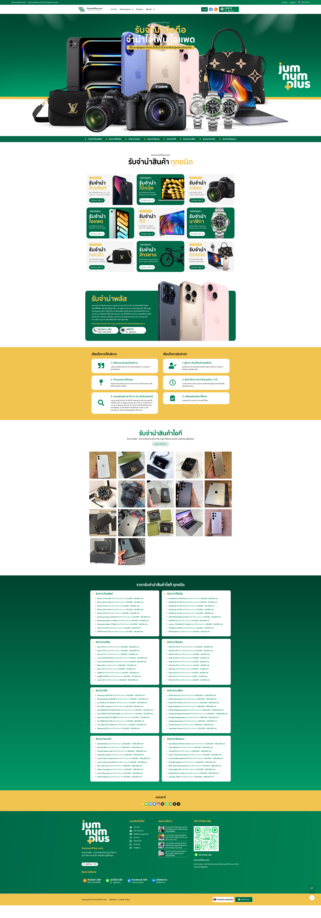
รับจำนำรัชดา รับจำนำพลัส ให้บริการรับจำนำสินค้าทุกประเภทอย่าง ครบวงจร (177, 837)
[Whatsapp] (166, 804)
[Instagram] (158, 804)
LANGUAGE (305, 2)
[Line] (146, 804)
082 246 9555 (104, 332)
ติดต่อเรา (285, 2)
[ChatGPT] (174, 804)
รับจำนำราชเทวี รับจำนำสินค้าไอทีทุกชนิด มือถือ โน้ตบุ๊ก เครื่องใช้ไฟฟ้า (176, 853)
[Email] (170, 804)
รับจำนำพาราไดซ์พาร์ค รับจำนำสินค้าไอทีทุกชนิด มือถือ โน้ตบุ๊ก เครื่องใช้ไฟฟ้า (177, 829)
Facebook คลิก (139, 879)
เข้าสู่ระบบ (293, 2)
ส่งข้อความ (161, 879)
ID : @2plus (229, 11)
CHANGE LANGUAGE (225, 899)
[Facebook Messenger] (154, 804)
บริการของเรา (125, 9)
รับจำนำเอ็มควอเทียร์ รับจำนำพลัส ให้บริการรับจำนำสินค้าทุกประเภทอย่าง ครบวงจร (176, 845)
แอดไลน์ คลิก (116, 879)
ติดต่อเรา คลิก (105, 329)
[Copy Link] (142, 804)
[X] (162, 804)
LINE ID (228, 8)
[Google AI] (178, 804)
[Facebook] (150, 804)
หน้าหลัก (113, 9)
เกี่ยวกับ (149, 9)
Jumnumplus (138, 882)
